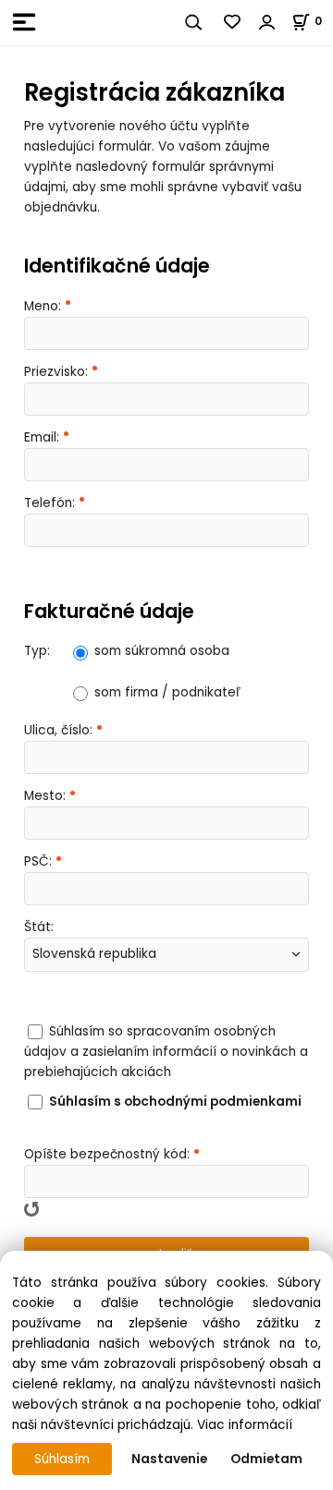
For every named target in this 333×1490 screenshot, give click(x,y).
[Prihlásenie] (267, 22)
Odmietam (266, 1459)
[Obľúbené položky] (233, 22)
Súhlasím (62, 1459)
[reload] (31, 1209)
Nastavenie (169, 1459)
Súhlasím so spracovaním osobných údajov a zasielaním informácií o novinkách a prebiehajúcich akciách (166, 1052)
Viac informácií (244, 1425)
